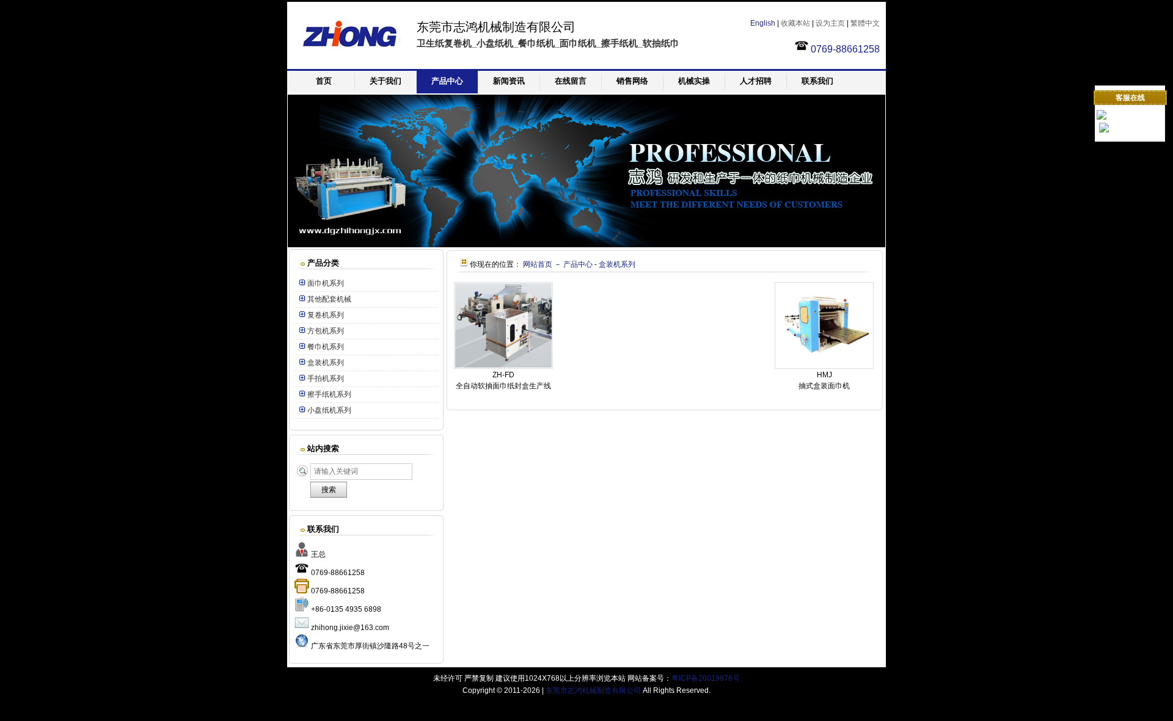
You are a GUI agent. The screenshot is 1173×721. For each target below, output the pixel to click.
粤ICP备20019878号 (705, 678)
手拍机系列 (325, 378)
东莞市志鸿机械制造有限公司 (593, 690)
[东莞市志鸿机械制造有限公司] (348, 63)
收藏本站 (795, 23)
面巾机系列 (325, 283)
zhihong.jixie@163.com (350, 627)
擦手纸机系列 (329, 394)
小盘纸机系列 (329, 410)
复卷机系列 (325, 315)
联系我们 (817, 80)
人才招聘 (756, 80)
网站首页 (537, 264)
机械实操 (694, 80)
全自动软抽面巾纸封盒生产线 (503, 386)
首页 (324, 80)
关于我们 (385, 80)
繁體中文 (865, 23)
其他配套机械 (329, 299)
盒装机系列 (325, 362)
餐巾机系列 (325, 346)
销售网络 (632, 80)
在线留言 (570, 80)
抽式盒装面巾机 (824, 386)
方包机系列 (325, 331)
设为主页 (830, 23)
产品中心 (447, 80)
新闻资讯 (509, 80)
